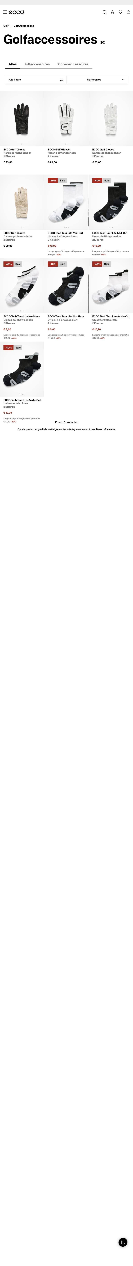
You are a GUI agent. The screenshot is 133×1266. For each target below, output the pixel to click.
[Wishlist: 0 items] (120, 12)
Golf (5, 25)
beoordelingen (96, 2)
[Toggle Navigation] (5, 12)
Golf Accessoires (24, 25)
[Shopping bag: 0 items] (128, 12)
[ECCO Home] (16, 12)
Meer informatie (105, 429)
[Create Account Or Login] (112, 12)
